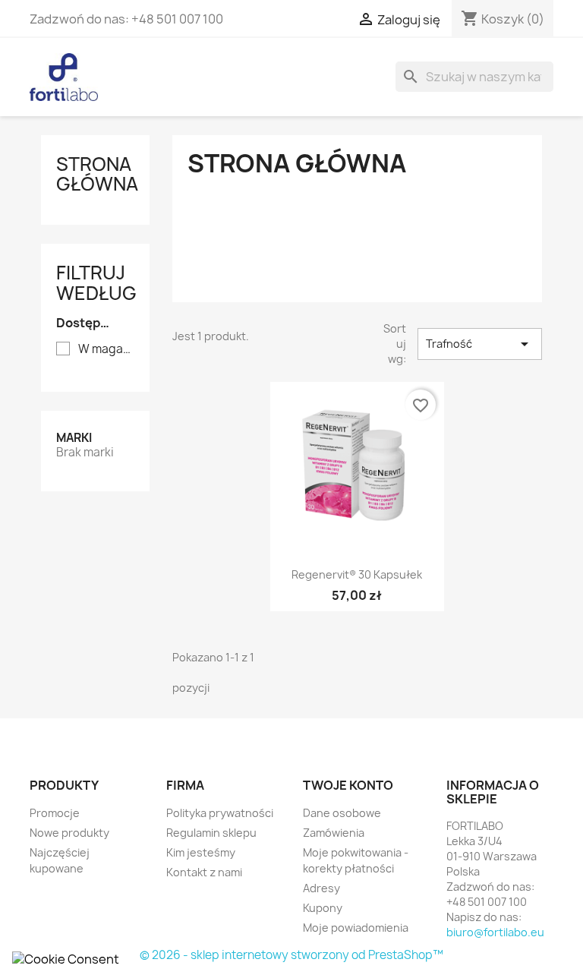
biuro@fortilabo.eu (495, 932)
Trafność (480, 344)
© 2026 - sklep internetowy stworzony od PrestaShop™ (291, 955)
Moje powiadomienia (355, 927)
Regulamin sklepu (211, 832)
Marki (74, 438)
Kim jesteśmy (200, 852)
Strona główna (97, 174)
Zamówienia (333, 832)
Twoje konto (348, 785)
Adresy (321, 888)
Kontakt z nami (204, 872)
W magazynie (106, 349)
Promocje (55, 813)
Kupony (322, 908)
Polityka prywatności (219, 813)
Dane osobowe (342, 813)
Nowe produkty (69, 832)
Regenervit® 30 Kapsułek (357, 574)
